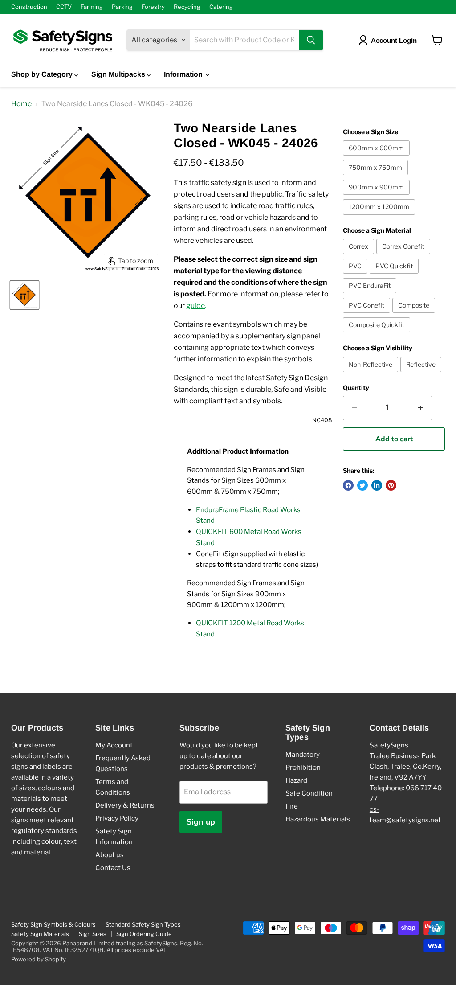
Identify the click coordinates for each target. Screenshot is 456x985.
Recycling (187, 7)
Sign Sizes (92, 933)
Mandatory (302, 755)
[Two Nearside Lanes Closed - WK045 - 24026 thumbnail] (24, 295)
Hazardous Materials (317, 819)
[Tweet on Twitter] (362, 485)
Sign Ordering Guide (144, 933)
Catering (221, 7)
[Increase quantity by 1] (420, 408)
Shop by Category (42, 74)
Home (21, 104)
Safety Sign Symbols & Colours (53, 924)
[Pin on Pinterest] (391, 485)
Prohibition (303, 767)
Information (184, 74)
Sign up (201, 822)
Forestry (153, 7)
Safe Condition (309, 793)
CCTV (64, 7)
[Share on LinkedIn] (376, 485)
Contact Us (112, 868)
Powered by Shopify (38, 959)
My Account (114, 745)
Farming (92, 7)
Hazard (296, 780)
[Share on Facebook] (348, 485)
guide (195, 305)
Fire (291, 806)
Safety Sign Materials (40, 933)
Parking (122, 7)
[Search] (311, 40)
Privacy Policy (116, 818)
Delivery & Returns (125, 805)
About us (109, 855)
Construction (29, 7)
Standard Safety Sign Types (143, 924)
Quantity (356, 387)
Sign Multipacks (119, 74)
